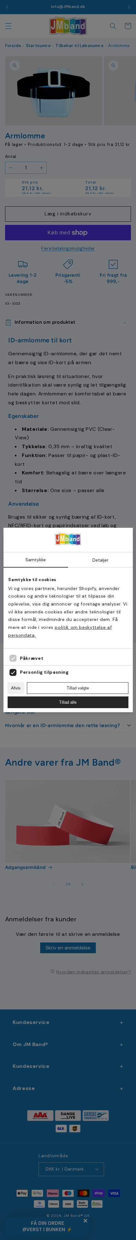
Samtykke (35, 560)
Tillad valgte (78, 688)
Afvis (16, 688)
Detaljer (100, 560)
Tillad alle (68, 702)
